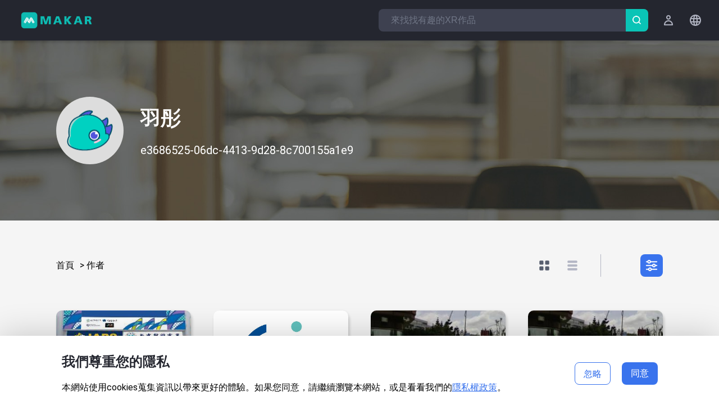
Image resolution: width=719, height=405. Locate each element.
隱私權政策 (474, 387)
